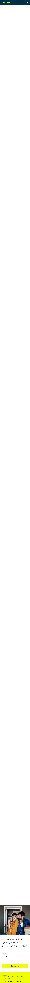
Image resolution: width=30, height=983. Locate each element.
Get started (15, 966)
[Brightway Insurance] (6, 2)
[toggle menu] (27, 2)
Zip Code (4, 957)
